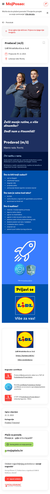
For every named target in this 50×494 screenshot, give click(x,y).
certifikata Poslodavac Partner (30, 385)
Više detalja (30, 14)
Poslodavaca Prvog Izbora (23, 377)
